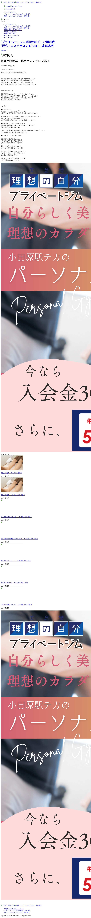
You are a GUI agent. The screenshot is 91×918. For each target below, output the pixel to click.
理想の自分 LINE (9, 33)
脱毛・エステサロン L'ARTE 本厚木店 (16, 16)
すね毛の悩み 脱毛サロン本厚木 (11, 473)
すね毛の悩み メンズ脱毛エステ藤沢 (13, 495)
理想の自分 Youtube (10, 32)
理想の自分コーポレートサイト (14, 909)
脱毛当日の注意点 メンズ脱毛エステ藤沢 (14, 583)
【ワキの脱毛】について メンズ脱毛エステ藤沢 (16, 604)
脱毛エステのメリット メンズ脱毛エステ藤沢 (16, 561)
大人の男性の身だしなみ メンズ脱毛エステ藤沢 (16, 517)
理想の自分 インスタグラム (13, 30)
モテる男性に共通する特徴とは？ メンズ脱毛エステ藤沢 (19, 539)
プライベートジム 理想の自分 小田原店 (17, 14)
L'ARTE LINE (8, 37)
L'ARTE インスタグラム (11, 35)
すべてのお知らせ (10, 12)
